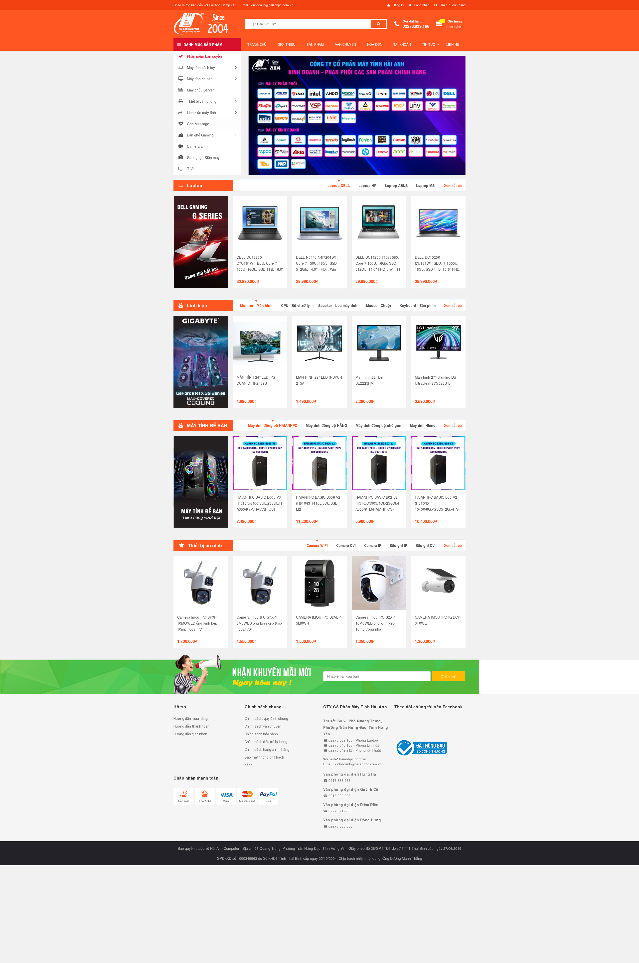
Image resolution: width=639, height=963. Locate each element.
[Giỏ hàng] (439, 23)
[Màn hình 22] (379, 343)
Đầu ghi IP (398, 545)
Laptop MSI (426, 185)
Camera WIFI (317, 545)
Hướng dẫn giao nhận (190, 734)
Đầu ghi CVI (426, 545)
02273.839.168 (416, 26)
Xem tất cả (453, 185)
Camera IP (372, 545)
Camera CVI (346, 545)
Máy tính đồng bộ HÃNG (326, 425)
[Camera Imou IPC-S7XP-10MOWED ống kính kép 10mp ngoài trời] (200, 583)
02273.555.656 (340, 826)
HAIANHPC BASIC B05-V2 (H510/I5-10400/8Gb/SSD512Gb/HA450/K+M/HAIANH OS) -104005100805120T (437, 509)
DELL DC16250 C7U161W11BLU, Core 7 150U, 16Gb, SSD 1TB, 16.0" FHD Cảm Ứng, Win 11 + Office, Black (260, 269)
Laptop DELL (338, 185)
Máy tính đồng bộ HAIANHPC (272, 425)
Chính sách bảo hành (261, 734)
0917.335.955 (339, 781)
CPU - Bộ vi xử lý (295, 305)
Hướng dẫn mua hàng (190, 719)
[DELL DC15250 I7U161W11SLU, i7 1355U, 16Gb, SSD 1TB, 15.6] (438, 223)
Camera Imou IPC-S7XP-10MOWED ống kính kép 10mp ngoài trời (197, 623)
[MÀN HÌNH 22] (319, 343)
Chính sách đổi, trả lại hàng (266, 742)
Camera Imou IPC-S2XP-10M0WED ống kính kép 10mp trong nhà (375, 623)
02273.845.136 (340, 745)
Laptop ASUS (396, 185)
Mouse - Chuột (378, 305)
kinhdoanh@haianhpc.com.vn (358, 764)
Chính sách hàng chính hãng (267, 750)
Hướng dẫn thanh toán (191, 726)
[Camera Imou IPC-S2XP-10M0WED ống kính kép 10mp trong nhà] (379, 583)
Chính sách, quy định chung (266, 719)
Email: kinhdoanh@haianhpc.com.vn (266, 4)
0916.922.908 (339, 796)
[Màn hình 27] (438, 343)
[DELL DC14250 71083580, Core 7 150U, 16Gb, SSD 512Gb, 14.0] (379, 223)
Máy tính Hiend (423, 425)
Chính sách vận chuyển (263, 726)
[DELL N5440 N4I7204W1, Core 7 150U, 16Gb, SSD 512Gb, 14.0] (319, 223)
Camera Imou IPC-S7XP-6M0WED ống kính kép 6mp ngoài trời (259, 623)
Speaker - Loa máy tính (337, 305)
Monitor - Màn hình (256, 305)
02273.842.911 (340, 750)
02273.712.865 (340, 811)
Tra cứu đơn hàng (453, 4)
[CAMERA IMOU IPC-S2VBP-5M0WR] (319, 583)
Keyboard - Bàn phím (418, 305)
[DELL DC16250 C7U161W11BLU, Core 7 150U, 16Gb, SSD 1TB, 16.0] (260, 223)
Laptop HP (367, 185)
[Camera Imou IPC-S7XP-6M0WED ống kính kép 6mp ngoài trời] (260, 583)
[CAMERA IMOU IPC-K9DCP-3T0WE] (438, 583)
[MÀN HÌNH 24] (260, 343)
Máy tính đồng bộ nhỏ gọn (378, 425)
